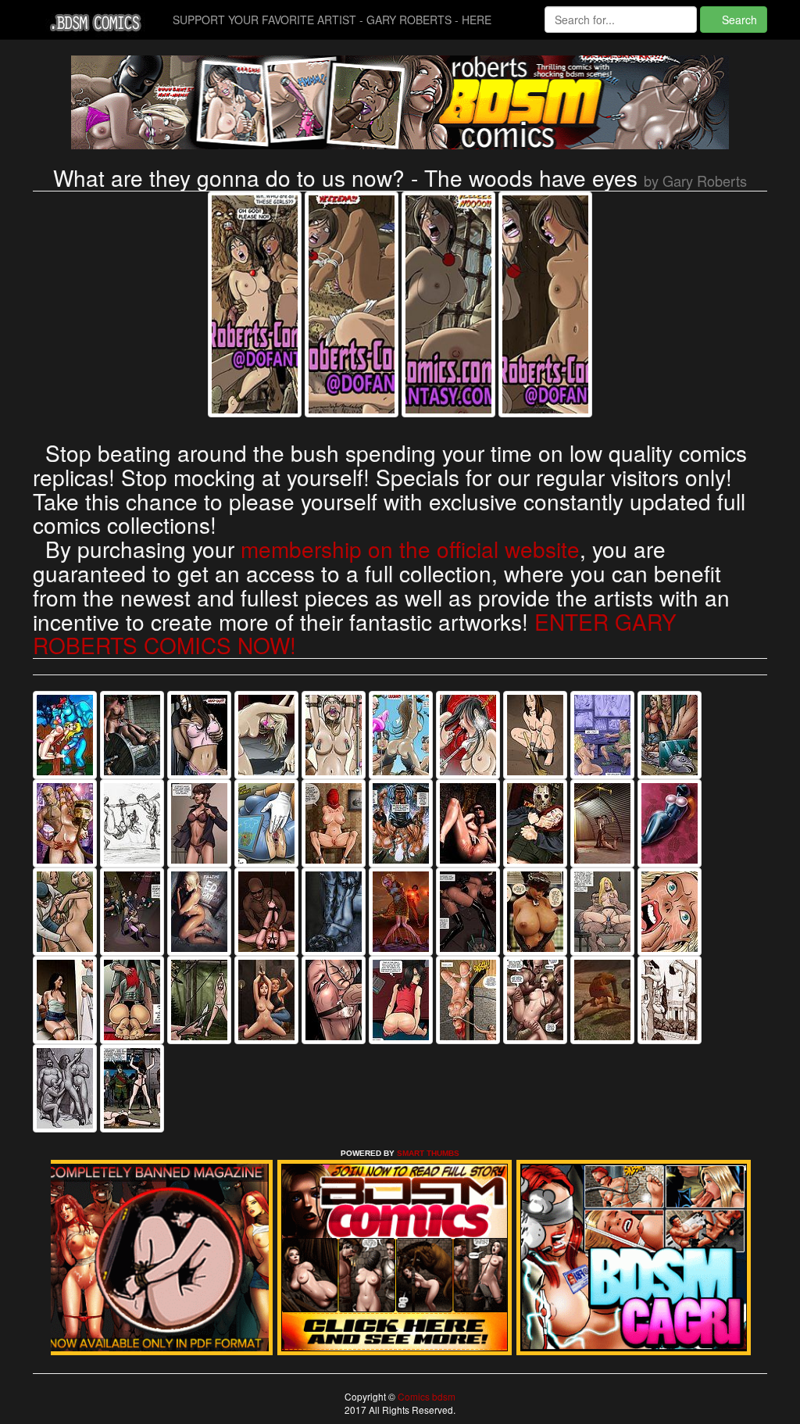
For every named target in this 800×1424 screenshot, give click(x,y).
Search (738, 19)
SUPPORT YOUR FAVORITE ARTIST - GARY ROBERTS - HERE (332, 19)
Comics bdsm (425, 1396)
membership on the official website (410, 548)
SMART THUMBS (428, 1153)
